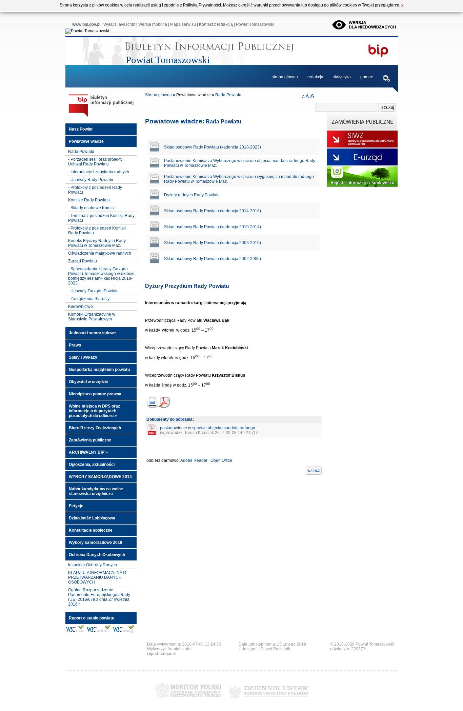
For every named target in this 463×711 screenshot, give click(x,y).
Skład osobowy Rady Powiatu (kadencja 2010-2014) (212, 226)
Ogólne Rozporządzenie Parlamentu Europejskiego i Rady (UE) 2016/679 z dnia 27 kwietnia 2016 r (99, 597)
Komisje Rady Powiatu (89, 200)
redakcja (315, 77)
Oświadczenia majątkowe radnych (99, 253)
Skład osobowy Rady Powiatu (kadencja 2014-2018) (212, 211)
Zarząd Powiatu (82, 261)
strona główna (285, 77)
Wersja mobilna (152, 24)
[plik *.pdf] (151, 434)
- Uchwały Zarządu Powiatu (93, 291)
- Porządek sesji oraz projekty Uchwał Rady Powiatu (95, 161)
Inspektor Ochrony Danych (92, 564)
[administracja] (386, 79)
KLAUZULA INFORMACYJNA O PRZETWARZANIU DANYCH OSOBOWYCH (97, 577)
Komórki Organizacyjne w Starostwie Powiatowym (91, 316)
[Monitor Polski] (188, 700)
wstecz (313, 470)
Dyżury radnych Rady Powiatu (192, 195)
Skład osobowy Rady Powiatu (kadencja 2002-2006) (212, 258)
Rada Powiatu (81, 151)
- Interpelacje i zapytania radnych (98, 172)
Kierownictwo (80, 306)
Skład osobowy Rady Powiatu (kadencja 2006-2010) (212, 242)
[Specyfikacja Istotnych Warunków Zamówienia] (362, 146)
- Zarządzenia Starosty (88, 298)
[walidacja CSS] (75, 632)
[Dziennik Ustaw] (268, 700)
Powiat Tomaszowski (255, 24)
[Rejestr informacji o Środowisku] (362, 185)
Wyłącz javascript (119, 24)
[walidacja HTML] (98, 632)
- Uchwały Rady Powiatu (90, 179)
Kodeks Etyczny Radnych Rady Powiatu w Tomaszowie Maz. (97, 243)
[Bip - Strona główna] (101, 117)
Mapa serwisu (183, 24)
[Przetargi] (362, 128)
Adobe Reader (193, 460)
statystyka (342, 77)
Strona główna (158, 95)
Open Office (221, 460)
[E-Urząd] (362, 164)
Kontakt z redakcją (216, 24)
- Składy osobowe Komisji (92, 207)
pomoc (366, 77)
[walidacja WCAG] (123, 632)
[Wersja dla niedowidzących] (364, 30)
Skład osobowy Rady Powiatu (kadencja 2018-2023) (212, 147)
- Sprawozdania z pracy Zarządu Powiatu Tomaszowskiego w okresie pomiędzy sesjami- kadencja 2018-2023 (101, 275)
